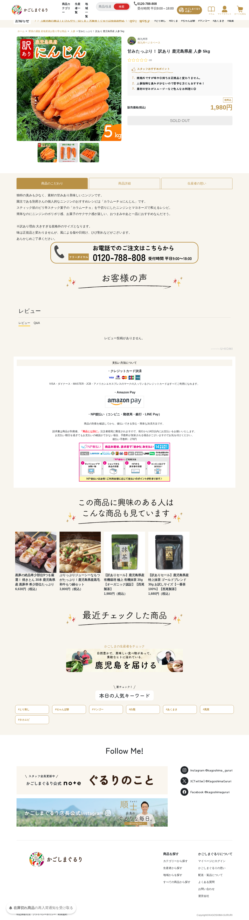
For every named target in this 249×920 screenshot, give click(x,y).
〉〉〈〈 (82, 20)
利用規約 (62, 914)
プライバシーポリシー (44, 914)
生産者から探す (172, 868)
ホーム (21, 31)
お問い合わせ (206, 888)
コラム (211, 14)
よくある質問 (206, 881)
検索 (121, 6)
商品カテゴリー (66, 8)
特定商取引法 (24, 914)
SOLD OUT (180, 120)
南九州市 (143, 38)
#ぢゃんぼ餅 (188, 20)
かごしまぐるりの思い (211, 868)
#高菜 (230, 20)
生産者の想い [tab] (197, 183)
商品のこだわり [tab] (52, 183)
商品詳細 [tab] (124, 183)
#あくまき (218, 20)
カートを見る (240, 14)
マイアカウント (224, 14)
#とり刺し (160, 20)
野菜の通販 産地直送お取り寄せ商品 (48, 31)
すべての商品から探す (176, 881)
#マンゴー (204, 20)
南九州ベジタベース (149, 42)
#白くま (173, 20)
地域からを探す (172, 875)
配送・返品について (210, 875)
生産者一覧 (77, 8)
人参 (73, 31)
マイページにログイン (211, 861)
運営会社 (203, 895)
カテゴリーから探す (175, 861)
